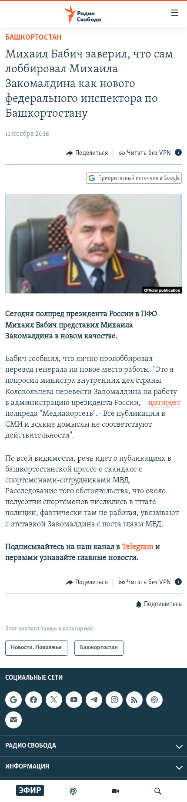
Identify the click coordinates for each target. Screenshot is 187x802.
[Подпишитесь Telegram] (94, 699)
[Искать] (158, 791)
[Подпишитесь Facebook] (33, 699)
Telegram (138, 547)
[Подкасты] (154, 699)
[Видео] (116, 791)
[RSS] (134, 699)
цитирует (164, 403)
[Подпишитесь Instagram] (114, 699)
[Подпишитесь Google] (13, 699)
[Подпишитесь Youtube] (74, 699)
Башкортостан (33, 38)
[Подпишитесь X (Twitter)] (54, 699)
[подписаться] (13, 719)
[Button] (87, 153)
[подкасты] (73, 791)
